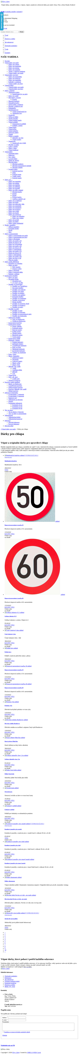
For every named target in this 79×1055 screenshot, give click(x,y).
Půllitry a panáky (13, 136)
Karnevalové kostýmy (15, 323)
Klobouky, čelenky (14, 340)
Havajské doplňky (17, 288)
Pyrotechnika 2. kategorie (16, 396)
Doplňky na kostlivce (18, 305)
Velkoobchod (9, 415)
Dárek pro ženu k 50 (14, 253)
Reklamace (8, 978)
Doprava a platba (10, 39)
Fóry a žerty (16, 1052)
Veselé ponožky (13, 118)
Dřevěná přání (9, 426)
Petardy (10, 401)
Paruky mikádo (17, 326)
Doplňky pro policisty (19, 289)
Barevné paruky (17, 330)
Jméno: (5, 1017)
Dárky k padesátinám (14, 249)
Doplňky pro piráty (18, 291)
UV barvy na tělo (17, 283)
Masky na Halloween (14, 384)
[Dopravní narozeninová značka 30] (16, 666)
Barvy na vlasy (13, 277)
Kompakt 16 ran (17, 405)
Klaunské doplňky (18, 296)
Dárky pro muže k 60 (14, 256)
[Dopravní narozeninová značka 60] (33, 594)
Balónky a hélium (13, 274)
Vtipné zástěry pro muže (15, 73)
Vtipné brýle (12, 375)
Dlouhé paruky (16, 333)
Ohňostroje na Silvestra (15, 399)
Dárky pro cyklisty (18, 218)
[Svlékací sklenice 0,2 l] (12, 612)
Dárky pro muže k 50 (14, 251)
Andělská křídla (17, 370)
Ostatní (10, 134)
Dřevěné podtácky (18, 164)
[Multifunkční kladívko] (12, 455)
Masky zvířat (16, 363)
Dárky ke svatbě (13, 96)
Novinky (7, 61)
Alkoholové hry (17, 113)
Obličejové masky (17, 358)
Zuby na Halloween (18, 319)
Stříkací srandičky (13, 227)
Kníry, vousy (12, 354)
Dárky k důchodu (13, 270)
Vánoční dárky (9, 85)
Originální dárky (13, 153)
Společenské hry (13, 110)
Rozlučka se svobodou (15, 263)
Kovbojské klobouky (18, 351)
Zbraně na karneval (14, 380)
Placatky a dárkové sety (15, 106)
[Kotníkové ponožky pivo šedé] (15, 841)
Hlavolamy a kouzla (14, 97)
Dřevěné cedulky (17, 167)
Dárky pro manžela (14, 70)
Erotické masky (17, 178)
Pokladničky (12, 108)
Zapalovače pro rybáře (19, 143)
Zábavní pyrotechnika (11, 393)
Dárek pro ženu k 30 (14, 242)
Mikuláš (14, 372)
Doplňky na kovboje (18, 300)
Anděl (14, 368)
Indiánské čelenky (17, 344)
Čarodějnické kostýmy (15, 386)
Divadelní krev (16, 281)
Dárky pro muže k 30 (14, 241)
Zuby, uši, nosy (13, 377)
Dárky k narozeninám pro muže (18, 235)
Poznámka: (5, 1022)
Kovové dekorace (13, 424)
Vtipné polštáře (13, 122)
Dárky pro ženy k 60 (14, 258)
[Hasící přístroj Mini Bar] (13, 737)
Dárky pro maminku (14, 181)
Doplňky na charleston (19, 298)
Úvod (6, 35)
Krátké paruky (16, 331)
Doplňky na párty (13, 309)
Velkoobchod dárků (14, 417)
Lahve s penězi (13, 146)
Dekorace (8, 420)
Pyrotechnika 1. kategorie (16, 394)
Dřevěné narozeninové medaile (21, 166)
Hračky (14, 193)
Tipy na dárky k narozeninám (17, 413)
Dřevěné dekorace (14, 422)
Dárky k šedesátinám (14, 255)
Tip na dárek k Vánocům (16, 412)
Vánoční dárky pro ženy (15, 89)
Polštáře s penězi (17, 125)
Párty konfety (16, 267)
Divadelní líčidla (13, 279)
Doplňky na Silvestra (18, 312)
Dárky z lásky (12, 148)
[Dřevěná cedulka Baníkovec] (14, 720)
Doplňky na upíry (17, 307)
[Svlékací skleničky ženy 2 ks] (14, 755)
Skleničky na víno (17, 138)
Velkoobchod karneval (15, 419)
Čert (13, 373)
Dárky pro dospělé (14, 188)
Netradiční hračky (13, 103)
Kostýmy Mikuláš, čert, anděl (17, 389)
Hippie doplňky (17, 302)
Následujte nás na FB (8, 1045)
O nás (6, 49)
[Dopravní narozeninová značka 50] (30, 521)
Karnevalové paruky (14, 324)
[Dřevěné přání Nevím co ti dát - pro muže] (18, 895)
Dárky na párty (13, 265)
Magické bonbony (14, 101)
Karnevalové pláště (14, 338)
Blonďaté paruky (17, 335)
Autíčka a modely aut (18, 199)
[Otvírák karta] (10, 788)
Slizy (10, 232)
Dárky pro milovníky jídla (16, 204)
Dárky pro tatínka (13, 183)
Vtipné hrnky (12, 127)
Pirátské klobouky (17, 342)
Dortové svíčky (17, 269)
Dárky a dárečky (10, 90)
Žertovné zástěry (13, 132)
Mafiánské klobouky (18, 349)
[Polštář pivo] (9, 648)
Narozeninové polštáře (19, 124)
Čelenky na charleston (19, 352)
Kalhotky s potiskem (14, 82)
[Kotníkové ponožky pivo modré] (15, 824)
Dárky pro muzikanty (14, 207)
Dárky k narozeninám (11, 234)
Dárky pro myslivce (14, 209)
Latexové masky (17, 361)
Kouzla (14, 99)
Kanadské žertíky (13, 228)
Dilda (14, 173)
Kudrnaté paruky (17, 328)
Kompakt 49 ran (17, 408)
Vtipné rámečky (13, 131)
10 (5, 950)
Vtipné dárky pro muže (12, 63)
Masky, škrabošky (13, 356)
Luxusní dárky (12, 159)
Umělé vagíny (16, 176)
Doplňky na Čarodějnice (19, 286)
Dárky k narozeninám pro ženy (17, 237)
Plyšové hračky (17, 197)
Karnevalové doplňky (11, 276)
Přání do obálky (13, 260)
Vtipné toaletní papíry (15, 120)
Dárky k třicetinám (14, 239)
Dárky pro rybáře (13, 211)
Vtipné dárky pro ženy (11, 75)
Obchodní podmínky (11, 46)
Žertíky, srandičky (10, 225)
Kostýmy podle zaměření (12, 382)
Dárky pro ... (8, 180)
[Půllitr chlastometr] (11, 877)
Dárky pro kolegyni (14, 78)
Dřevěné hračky (17, 192)
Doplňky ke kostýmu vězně (20, 303)
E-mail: (5, 1020)
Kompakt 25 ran (17, 406)
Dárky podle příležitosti (12, 262)
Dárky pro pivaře (13, 220)
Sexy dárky (11, 157)
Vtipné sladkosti (13, 150)
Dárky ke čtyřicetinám (15, 244)
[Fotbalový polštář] (11, 806)
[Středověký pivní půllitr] (13, 913)
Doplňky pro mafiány (18, 295)
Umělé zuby (16, 379)
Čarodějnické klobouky (19, 345)
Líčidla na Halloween (18, 321)
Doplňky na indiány (18, 293)
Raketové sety (12, 398)
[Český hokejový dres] (12, 630)
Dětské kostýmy (13, 391)
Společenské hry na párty (20, 94)
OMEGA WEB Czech (34, 1052)
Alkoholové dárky (14, 92)
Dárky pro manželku (14, 80)
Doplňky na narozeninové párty (22, 314)
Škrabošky (15, 359)
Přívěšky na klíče (13, 145)
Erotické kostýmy (17, 171)
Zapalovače (12, 141)
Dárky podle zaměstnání (15, 223)
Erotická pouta (16, 174)
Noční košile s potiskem (15, 104)
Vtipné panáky (16, 139)
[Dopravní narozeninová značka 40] (16, 684)
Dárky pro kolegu (13, 68)
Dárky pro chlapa (13, 64)
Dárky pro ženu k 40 (14, 248)
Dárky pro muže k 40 (14, 246)
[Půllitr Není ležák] (11, 770)
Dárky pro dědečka (14, 186)
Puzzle (14, 195)
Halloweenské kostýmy (15, 387)
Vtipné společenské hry (19, 111)
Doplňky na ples (17, 310)
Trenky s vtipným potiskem (16, 71)
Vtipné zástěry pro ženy (15, 83)
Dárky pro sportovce (14, 214)
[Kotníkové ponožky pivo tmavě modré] (17, 859)
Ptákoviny (11, 155)
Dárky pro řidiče (13, 221)
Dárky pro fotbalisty (18, 216)
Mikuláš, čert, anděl (14, 366)
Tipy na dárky (9, 410)
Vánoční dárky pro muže (16, 87)
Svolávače (11, 115)
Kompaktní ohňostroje (15, 403)
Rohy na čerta (16, 347)
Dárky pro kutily (13, 202)
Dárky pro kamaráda (14, 66)
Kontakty (7, 53)
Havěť (10, 230)
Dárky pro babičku (14, 185)
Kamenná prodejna (10, 983)
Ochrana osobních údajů (12, 981)
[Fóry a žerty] (5, 1)
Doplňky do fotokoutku (19, 316)
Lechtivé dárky (13, 169)
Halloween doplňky (14, 317)
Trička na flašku (13, 117)
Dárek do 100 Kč (13, 160)
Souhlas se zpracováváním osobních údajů (17, 1032)
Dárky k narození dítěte (15, 272)
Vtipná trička (12, 129)
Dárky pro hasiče (13, 213)
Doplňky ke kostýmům (15, 284)
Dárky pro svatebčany (15, 200)
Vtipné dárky (9, 152)
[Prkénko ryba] (10, 702)
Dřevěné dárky (13, 162)
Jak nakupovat (9, 42)
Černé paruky (16, 337)
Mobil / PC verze (10, 986)
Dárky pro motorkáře (14, 206)
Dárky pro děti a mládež (15, 190)
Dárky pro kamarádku (15, 76)
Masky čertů (16, 365)
